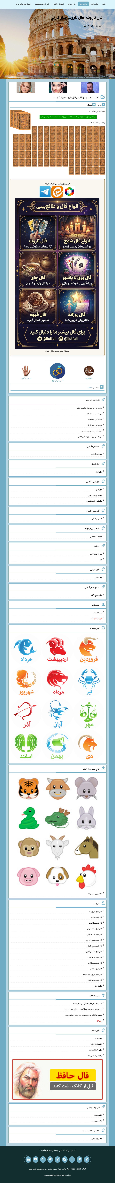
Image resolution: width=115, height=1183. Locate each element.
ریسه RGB (98, 613)
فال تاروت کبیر (96, 917)
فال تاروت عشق (96, 969)
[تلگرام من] (79, 1159)
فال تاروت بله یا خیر (94, 980)
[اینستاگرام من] (65, 1159)
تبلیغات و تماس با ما (23, 4)
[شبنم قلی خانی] (26, 88)
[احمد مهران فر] (90, 88)
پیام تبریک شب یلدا (95, 1055)
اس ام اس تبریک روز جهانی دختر (90, 436)
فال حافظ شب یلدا (95, 1050)
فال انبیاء (98, 472)
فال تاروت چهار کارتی (94, 940)
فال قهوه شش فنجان (94, 501)
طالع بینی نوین (97, 1121)
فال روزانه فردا (96, 1138)
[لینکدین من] (28, 1159)
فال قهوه (99, 489)
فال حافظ (94, 4)
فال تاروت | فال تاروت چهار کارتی (76, 17)
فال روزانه (71, 4)
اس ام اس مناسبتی (42, 4)
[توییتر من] (50, 1159)
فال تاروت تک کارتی (94, 928)
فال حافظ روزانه (96, 1044)
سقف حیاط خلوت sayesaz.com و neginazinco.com (83, 1015)
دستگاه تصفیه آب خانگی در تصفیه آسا (87, 1003)
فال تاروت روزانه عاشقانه (92, 974)
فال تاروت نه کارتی (95, 957)
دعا (100, 560)
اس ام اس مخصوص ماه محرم (91, 431)
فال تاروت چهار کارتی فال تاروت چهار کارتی (76, 97)
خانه (104, 4)
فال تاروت (83, 4)
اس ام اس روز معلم (95, 419)
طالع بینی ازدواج (96, 536)
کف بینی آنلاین (96, 519)
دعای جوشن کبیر (95, 554)
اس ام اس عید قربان (94, 413)
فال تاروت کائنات (95, 923)
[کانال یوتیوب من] (35, 1159)
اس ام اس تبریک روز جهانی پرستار (89, 408)
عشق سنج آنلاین (96, 595)
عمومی (90, 387)
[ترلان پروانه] (58, 88)
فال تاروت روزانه (95, 911)
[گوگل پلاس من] (43, 1159)
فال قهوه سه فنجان (95, 495)
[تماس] (57, 1159)
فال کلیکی (98, 577)
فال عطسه (98, 1115)
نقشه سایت (48, 1175)
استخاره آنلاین (58, 4)
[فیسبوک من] (72, 1159)
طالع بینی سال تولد (95, 894)
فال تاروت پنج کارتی (94, 946)
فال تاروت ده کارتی (95, 963)
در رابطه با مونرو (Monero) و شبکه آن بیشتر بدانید (83, 1009)
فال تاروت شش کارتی (94, 951)
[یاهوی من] (86, 1159)
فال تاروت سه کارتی (94, 934)
